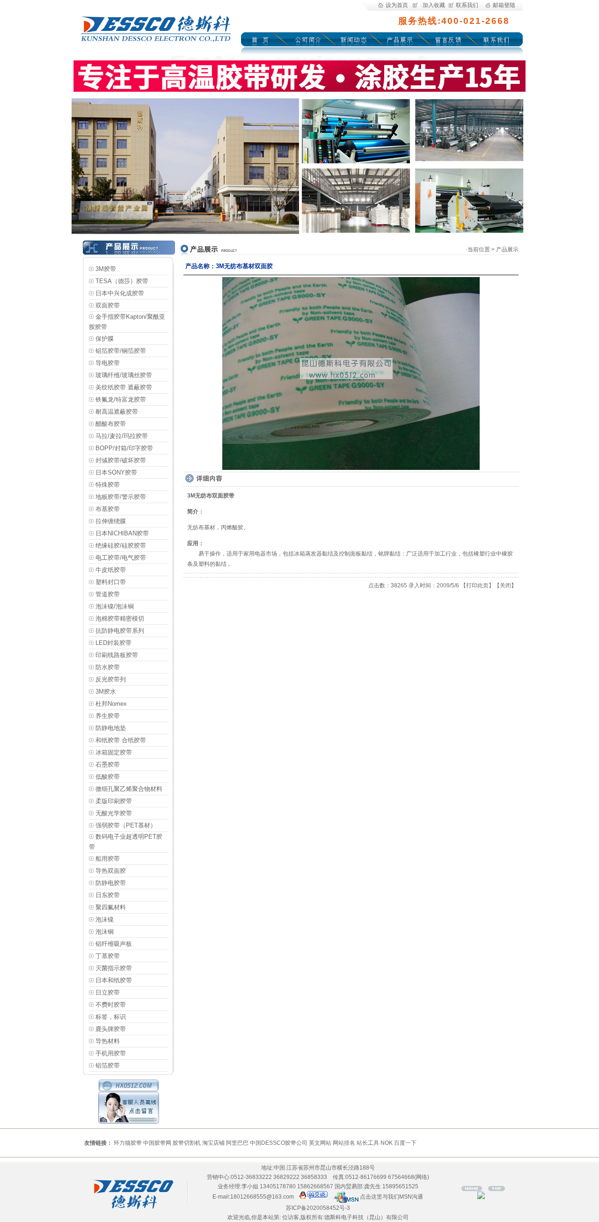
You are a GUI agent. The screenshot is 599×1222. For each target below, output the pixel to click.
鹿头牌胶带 (110, 1028)
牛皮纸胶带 (110, 569)
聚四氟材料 (110, 907)
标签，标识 (110, 1016)
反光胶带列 (110, 679)
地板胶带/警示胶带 (120, 496)
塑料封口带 (110, 581)
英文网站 (320, 1143)
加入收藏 (434, 5)
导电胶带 (107, 362)
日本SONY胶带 (116, 472)
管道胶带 (107, 594)
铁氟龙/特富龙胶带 (120, 399)
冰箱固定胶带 (113, 752)
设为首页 (397, 5)
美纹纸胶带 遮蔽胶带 (123, 387)
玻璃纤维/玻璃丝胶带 (123, 375)
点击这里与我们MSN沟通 (390, 1196)
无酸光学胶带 (113, 813)
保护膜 (104, 338)
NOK (386, 1143)
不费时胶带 (110, 1004)
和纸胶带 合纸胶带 (120, 740)
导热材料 (107, 1041)
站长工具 (368, 1143)
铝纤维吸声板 (113, 943)
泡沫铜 (104, 931)
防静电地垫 (110, 728)
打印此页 (477, 585)
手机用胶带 (110, 1053)
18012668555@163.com (262, 1196)
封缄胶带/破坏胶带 (120, 460)
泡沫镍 (104, 919)
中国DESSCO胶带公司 (278, 1143)
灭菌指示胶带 (113, 968)
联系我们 (467, 5)
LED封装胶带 (113, 642)
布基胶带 (107, 508)
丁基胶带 (107, 955)
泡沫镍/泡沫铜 (114, 606)
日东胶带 (107, 895)
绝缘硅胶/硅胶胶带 (120, 545)
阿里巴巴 (237, 1143)
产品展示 (507, 249)
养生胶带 (107, 715)
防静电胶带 (110, 882)
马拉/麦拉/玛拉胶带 (121, 435)
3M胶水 (105, 691)
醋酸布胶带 (110, 423)
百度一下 (405, 1143)
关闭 (505, 585)
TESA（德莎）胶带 (121, 281)
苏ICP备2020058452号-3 (318, 1208)
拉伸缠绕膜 (110, 521)
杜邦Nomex (111, 703)
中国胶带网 (157, 1143)
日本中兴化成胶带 (119, 293)
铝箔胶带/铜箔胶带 (120, 350)
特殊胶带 (107, 484)
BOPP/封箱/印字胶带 (124, 448)
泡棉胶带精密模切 (119, 618)
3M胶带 (105, 268)
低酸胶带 (107, 776)
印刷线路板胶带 (116, 655)
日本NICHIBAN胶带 (122, 533)
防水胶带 (107, 667)
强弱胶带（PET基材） (125, 825)
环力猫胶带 (128, 1143)
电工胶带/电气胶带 (120, 557)
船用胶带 (107, 858)
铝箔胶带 (107, 1065)
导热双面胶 (110, 870)
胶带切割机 (187, 1143)
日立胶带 (107, 992)
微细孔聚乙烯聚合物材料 (128, 788)
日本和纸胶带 (113, 980)
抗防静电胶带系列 (119, 630)
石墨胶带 (107, 764)
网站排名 (344, 1143)
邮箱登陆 (504, 5)
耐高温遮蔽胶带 (116, 411)
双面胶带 (107, 305)
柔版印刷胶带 (113, 801)
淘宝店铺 (213, 1143)
